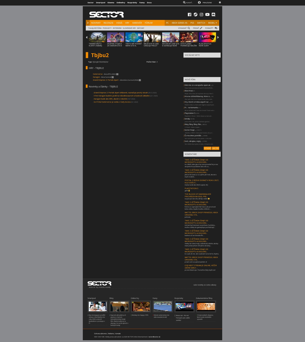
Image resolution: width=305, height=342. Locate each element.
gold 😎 (187, 190)
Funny (142, 2)
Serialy (187, 118)
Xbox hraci (189, 90)
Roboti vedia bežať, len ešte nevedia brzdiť (161, 316)
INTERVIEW (117, 28)
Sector (91, 2)
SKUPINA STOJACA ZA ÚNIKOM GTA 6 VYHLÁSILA (114, 46)
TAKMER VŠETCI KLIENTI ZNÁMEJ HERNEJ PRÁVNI (95, 46)
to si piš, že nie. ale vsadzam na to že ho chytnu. (202, 254)
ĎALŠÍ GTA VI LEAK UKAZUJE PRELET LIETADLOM (151, 46)
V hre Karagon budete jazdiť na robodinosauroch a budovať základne (122, 95)
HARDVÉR (137, 22)
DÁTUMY (140, 28)
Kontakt (118, 334)
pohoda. (188, 217)
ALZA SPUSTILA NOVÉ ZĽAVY (205, 45)
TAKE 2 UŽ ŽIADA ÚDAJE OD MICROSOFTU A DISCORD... (196, 160)
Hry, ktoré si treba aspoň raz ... (197, 102)
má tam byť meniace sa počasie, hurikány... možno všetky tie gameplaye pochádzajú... (200, 226)
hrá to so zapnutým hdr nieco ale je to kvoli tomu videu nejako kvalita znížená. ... (200, 208)
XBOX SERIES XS (179, 22)
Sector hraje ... (190, 130)
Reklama (111, 334)
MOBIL (211, 22)
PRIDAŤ (196, 28)
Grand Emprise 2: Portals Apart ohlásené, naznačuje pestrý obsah (121, 92)
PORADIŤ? (209, 28)
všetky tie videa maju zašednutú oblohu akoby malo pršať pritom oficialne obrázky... (201, 244)
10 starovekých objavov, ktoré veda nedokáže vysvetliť (205, 317)
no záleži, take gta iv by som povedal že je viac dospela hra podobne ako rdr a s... (201, 165)
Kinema (111, 2)
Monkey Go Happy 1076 (140, 315)
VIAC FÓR (215, 148)
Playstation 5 (190, 113)
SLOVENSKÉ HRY (129, 28)
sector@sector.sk (154, 337)
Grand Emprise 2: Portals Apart (106, 80)
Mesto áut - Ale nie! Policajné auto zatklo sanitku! (183, 317)
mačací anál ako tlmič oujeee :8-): (196, 185)
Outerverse (98, 74)
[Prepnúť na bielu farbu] (220, 2)
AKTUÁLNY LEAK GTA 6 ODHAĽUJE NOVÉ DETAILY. (170, 46)
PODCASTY (107, 28)
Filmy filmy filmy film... (193, 124)
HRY (127, 22)
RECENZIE (108, 22)
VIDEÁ (119, 22)
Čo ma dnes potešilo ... (194, 135)
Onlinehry (121, 2)
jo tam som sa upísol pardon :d (196, 262)
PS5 (192, 22)
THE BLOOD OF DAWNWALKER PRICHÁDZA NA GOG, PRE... (198, 195)
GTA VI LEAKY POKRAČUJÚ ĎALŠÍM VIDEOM (188, 46)
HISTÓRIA (98, 28)
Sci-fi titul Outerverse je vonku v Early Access (112, 102)
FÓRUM (148, 22)
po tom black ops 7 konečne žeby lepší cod (200, 270)
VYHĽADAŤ (182, 28)
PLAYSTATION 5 (191, 188)
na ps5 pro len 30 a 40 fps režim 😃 (197, 199)
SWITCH (201, 22)
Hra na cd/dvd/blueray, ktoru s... (198, 96)
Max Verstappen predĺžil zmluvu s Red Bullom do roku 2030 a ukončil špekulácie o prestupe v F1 (97, 319)
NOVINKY (96, 22)
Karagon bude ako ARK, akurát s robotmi (110, 99)
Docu (149, 2)
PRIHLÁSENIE (207, 3)
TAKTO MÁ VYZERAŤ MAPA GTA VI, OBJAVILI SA (133, 46)
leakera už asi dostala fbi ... (194, 235)
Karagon (96, 77)
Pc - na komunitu (191, 107)
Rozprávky (132, 2)
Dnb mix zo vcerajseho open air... (198, 85)
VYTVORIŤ (207, 148)
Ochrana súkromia (100, 334)
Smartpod (100, 2)
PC (167, 22)
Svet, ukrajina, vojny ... (193, 141)
